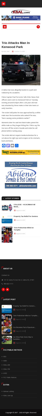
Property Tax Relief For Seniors (26, 216)
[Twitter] (7, 290)
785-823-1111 (8, 284)
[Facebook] (3, 290)
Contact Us (5, 275)
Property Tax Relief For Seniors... (24, 306)
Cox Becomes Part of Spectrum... (24, 327)
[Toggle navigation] (3, 3)
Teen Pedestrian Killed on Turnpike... (25, 315)
